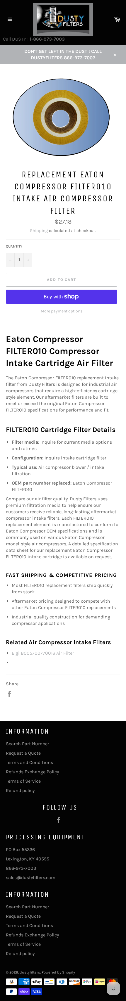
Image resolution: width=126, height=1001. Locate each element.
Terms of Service (23, 781)
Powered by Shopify (58, 972)
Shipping (39, 230)
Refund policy (20, 790)
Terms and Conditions (29, 762)
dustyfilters (30, 972)
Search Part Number (27, 743)
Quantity (14, 246)
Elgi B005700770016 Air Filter (43, 653)
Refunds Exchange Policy (32, 771)
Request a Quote (23, 753)
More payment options (61, 311)
